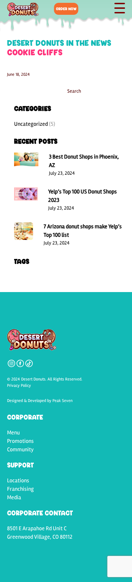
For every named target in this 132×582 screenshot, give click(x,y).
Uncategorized (31, 124)
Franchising (20, 489)
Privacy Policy (19, 385)
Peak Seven (62, 400)
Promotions (20, 441)
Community (20, 449)
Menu (13, 432)
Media (14, 497)
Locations (18, 480)
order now (66, 8)
